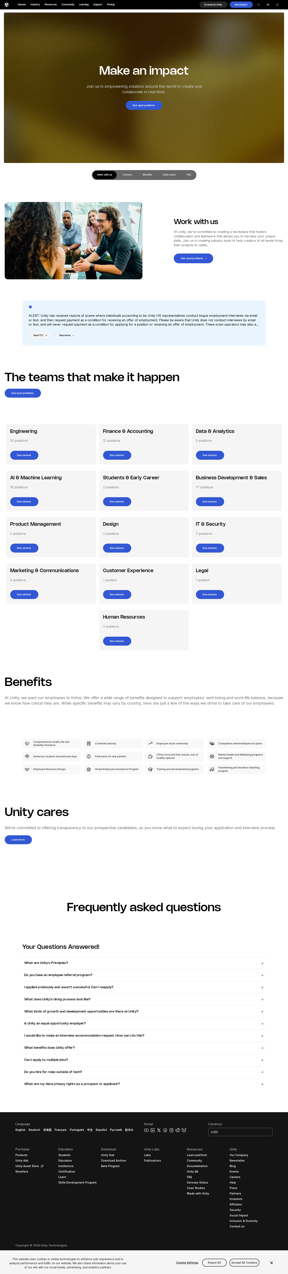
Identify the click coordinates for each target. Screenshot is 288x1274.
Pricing (110, 5)
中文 (90, 1129)
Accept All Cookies (244, 1262)
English (20, 1129)
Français (61, 1129)
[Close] (271, 1263)
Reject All (214, 1262)
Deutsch (34, 1129)
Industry (35, 5)
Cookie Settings (187, 1262)
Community (68, 5)
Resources (51, 5)
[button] (213, 5)
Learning (84, 5)
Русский (116, 1129)
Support (97, 5)
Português (77, 1129)
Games (22, 5)
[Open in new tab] (41, 1166)
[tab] (104, 175)
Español (101, 1129)
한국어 (129, 1129)
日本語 (47, 1129)
